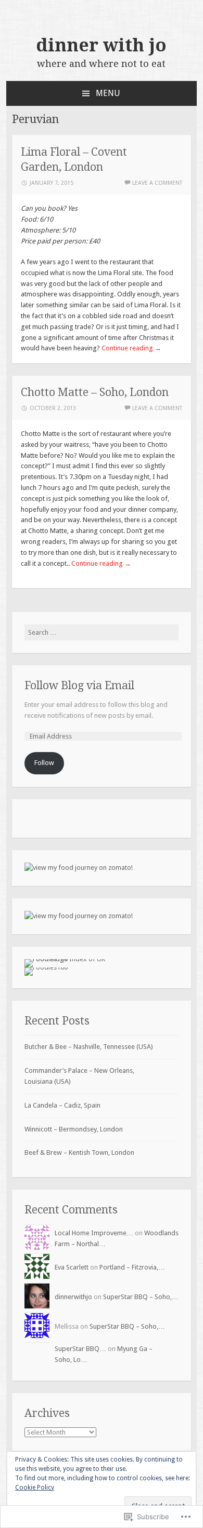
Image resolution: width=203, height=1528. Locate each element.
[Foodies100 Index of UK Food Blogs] (67, 959)
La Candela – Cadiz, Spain (62, 1105)
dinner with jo (101, 45)
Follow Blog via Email (79, 685)
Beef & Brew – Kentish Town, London (79, 1152)
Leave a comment (157, 183)
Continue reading (131, 348)
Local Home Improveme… (94, 1233)
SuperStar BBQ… (80, 1349)
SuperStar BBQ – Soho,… (141, 1297)
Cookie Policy (34, 1487)
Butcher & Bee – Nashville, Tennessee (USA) (88, 1046)
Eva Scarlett (71, 1267)
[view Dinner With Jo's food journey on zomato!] (78, 867)
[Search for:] (101, 632)
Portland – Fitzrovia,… (132, 1267)
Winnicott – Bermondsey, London (73, 1129)
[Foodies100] (46, 967)
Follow (44, 763)
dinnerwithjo (73, 1297)
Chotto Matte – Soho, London (95, 392)
